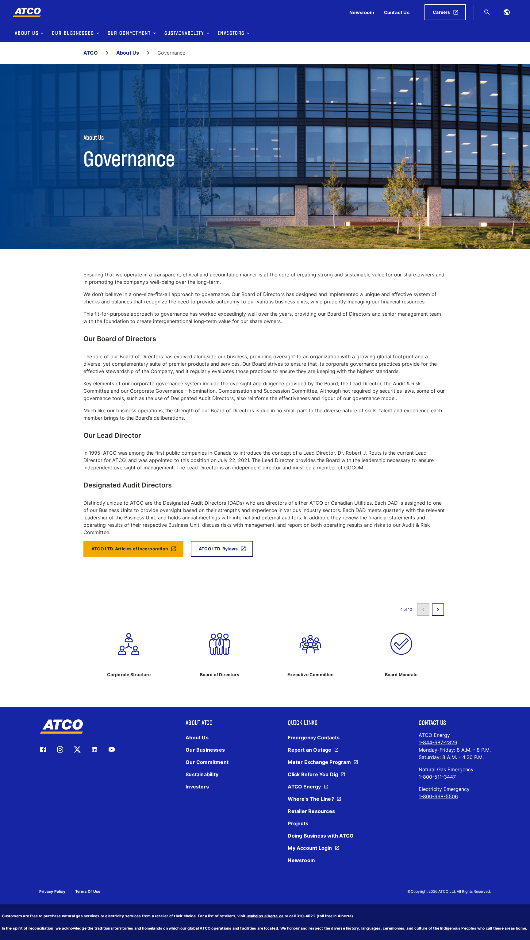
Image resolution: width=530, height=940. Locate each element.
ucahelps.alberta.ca (265, 916)
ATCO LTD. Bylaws (218, 548)
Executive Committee (310, 674)
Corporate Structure (129, 674)
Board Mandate (401, 674)
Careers (441, 12)
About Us (127, 53)
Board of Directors (220, 674)
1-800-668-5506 (438, 796)
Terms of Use (87, 891)
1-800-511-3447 (437, 777)
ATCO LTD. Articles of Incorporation (129, 548)
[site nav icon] (507, 12)
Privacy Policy (52, 891)
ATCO (90, 53)
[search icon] (487, 12)
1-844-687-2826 (438, 742)
